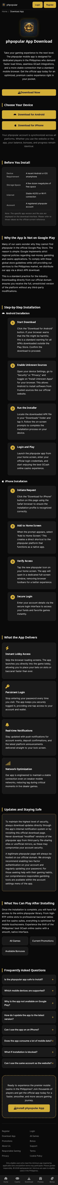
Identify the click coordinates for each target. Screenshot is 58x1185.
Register (49, 5)
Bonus (32, 1141)
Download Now (30, 92)
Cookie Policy (36, 1156)
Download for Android (31, 114)
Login (37, 5)
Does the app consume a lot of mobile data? (28, 1040)
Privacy (5, 1156)
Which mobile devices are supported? (24, 990)
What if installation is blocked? (20, 1052)
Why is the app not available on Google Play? (25, 1003)
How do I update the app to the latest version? (24, 1017)
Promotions (7, 1141)
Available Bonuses (15, 951)
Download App (8, 1136)
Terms (32, 1151)
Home (4, 11)
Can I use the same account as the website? (28, 1063)
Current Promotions (43, 940)
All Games (15, 940)
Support (33, 1146)
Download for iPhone (31, 125)
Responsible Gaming (11, 1151)
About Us (6, 1146)
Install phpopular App (30, 1108)
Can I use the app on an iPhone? (21, 1029)
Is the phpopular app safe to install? (23, 979)
